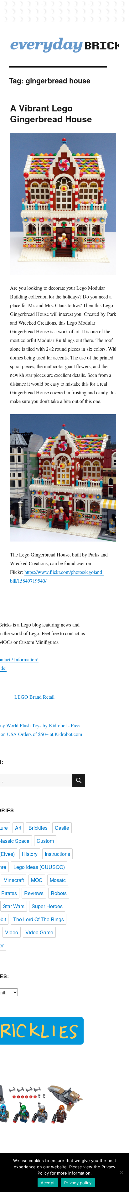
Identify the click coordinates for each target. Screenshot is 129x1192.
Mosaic (58, 880)
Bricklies (38, 827)
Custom (45, 840)
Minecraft (13, 880)
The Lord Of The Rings (38, 919)
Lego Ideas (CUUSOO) (39, 867)
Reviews (34, 893)
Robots (59, 893)
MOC (37, 880)
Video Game (39, 932)
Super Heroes (47, 906)
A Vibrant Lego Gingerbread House (51, 113)
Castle (62, 827)
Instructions (57, 853)
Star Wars (13, 906)
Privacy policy (78, 1182)
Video (11, 932)
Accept (48, 1182)
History (30, 853)
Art (18, 827)
